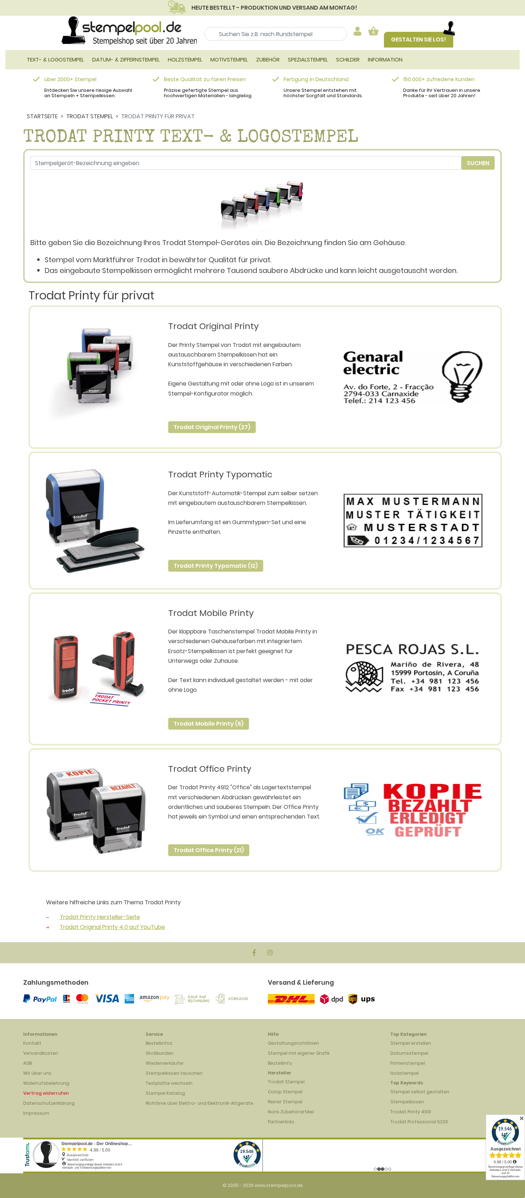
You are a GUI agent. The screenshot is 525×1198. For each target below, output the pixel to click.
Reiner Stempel (285, 1102)
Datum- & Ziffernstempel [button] (126, 59)
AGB (27, 1063)
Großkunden (160, 1053)
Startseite (42, 116)
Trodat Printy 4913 (410, 1112)
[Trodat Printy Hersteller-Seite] (47, 917)
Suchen (478, 163)
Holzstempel (404, 1073)
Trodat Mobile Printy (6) (209, 724)
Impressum (36, 1113)
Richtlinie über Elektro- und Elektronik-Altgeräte (199, 1103)
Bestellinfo (280, 1063)
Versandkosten (40, 1053)
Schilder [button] (348, 59)
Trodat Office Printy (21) (209, 850)
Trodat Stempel (89, 116)
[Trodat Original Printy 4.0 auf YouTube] (47, 927)
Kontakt (32, 1043)
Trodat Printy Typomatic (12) (216, 566)
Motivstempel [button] (229, 59)
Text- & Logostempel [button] (55, 59)
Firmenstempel (407, 1063)
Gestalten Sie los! (418, 39)
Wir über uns (37, 1073)
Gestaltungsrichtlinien (293, 1043)
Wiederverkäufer (165, 1063)
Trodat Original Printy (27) (212, 427)
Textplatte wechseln (169, 1083)
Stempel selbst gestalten (419, 1092)
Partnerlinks (281, 1122)
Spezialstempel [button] (308, 59)
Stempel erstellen (410, 1043)
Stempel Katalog (165, 1093)
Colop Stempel (285, 1092)
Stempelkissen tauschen (174, 1073)
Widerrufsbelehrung (46, 1083)
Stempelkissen (407, 1102)
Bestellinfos (159, 1043)
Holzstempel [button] (185, 59)
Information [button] (385, 59)
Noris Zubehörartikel (291, 1112)
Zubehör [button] (268, 59)
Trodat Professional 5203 (419, 1122)
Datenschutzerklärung (49, 1103)
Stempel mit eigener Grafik (299, 1053)
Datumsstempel (409, 1053)
